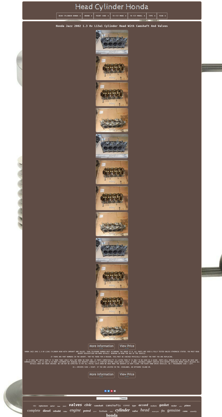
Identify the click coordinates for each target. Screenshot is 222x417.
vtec (34, 406)
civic (88, 405)
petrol (87, 410)
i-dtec (65, 411)
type (134, 405)
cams (185, 411)
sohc (180, 406)
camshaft (98, 405)
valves (75, 405)
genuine (173, 410)
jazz (64, 406)
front (58, 406)
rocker (174, 406)
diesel (46, 410)
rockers (154, 406)
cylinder (122, 410)
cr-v (94, 411)
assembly (193, 411)
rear (111, 411)
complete (33, 410)
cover (126, 405)
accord (143, 405)
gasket (164, 405)
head (144, 409)
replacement (43, 406)
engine (75, 410)
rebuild (57, 411)
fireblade (103, 411)
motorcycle (155, 411)
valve (135, 411)
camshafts (113, 405)
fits (163, 410)
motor (52, 406)
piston (187, 405)
